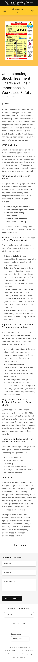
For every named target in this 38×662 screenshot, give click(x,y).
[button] (4, 10)
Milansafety (18, 647)
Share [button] (6, 104)
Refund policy (16, 650)
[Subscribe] (31, 615)
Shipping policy (27, 654)
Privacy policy (28, 650)
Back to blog (20, 545)
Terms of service (14, 654)
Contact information (20, 657)
